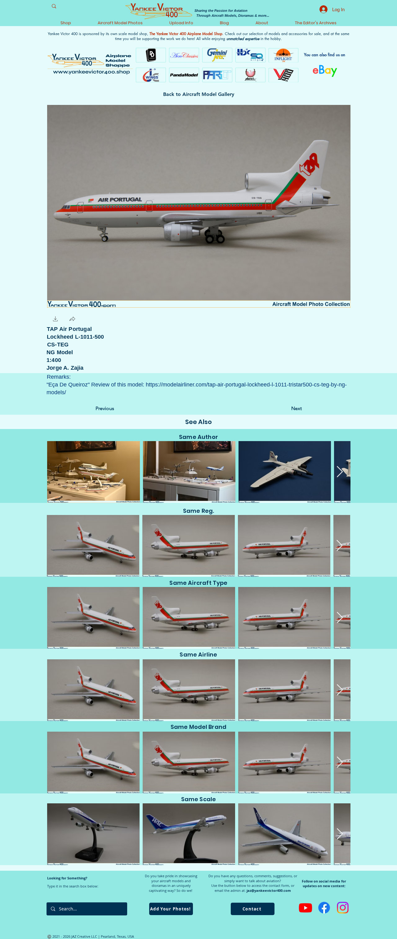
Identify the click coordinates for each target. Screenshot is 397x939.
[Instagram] (342, 907)
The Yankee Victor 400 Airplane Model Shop (185, 33)
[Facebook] (324, 907)
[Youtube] (305, 907)
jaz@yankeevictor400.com (269, 890)
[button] (55, 319)
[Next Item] (339, 472)
